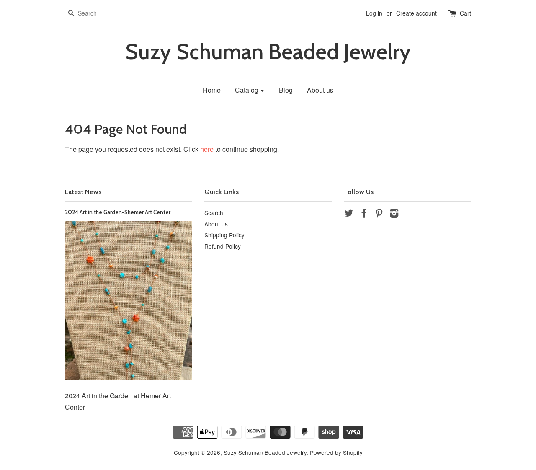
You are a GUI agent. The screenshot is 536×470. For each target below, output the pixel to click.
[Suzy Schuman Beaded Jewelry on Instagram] (394, 214)
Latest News (83, 192)
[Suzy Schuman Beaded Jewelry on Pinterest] (379, 214)
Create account (416, 13)
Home (212, 90)
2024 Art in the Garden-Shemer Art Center (117, 212)
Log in (374, 13)
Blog (286, 90)
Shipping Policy (224, 235)
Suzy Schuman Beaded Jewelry (268, 52)
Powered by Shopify (336, 452)
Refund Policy (222, 246)
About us (320, 90)
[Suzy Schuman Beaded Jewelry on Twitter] (348, 214)
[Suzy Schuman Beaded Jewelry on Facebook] (363, 214)
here (207, 149)
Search (213, 212)
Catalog (247, 90)
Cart (465, 13)
